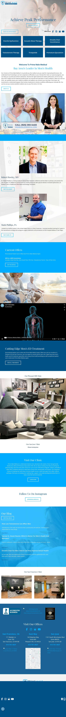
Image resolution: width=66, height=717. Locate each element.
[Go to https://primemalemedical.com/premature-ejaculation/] (55, 52)
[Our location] (64, 699)
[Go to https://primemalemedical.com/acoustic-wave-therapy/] (33, 41)
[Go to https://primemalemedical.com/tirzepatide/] (33, 52)
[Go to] (11, 645)
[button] (33, 25)
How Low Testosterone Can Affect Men (16, 524)
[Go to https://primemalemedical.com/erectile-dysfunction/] (11, 41)
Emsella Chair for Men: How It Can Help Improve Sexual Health (25, 551)
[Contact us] (62, 699)
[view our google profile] (59, 31)
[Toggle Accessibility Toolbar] (2, 709)
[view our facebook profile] (52, 31)
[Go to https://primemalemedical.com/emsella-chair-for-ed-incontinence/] (55, 41)
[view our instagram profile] (56, 31)
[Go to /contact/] (11, 639)
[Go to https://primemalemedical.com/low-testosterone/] (11, 52)
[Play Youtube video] (33, 111)
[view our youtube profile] (63, 31)
